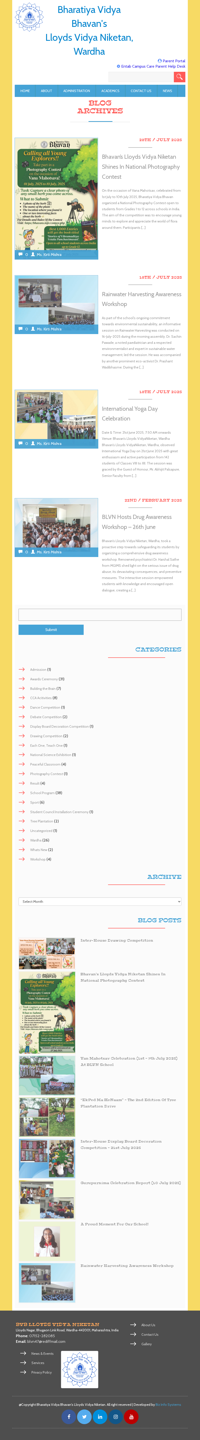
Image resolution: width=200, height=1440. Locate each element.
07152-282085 (42, 1336)
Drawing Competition (46, 736)
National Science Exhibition (50, 755)
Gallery (146, 1344)
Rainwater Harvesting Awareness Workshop (141, 299)
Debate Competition (46, 717)
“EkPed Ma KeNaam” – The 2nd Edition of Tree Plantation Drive (128, 1103)
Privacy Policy (41, 1372)
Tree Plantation (41, 821)
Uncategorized (41, 831)
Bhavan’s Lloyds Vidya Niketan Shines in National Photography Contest (141, 166)
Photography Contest (46, 774)
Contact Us (141, 91)
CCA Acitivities (41, 698)
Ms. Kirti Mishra (49, 254)
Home (25, 91)
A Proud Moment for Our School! (114, 1224)
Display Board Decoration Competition (59, 726)
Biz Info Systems (168, 1404)
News (167, 91)
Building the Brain (43, 688)
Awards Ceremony (44, 679)
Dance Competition (45, 707)
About (46, 91)
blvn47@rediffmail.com (46, 1341)
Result (35, 783)
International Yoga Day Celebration (130, 413)
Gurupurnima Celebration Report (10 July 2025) (130, 1183)
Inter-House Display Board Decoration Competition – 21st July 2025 (121, 1144)
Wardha (35, 840)
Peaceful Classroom (45, 764)
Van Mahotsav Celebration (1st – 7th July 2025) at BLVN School (129, 1061)
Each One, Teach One (46, 745)
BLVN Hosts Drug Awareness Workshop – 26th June (137, 521)
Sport (34, 802)
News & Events (42, 1353)
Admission (38, 669)
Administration (76, 91)
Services (37, 1363)
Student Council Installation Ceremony (59, 812)
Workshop (38, 859)
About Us (148, 1325)
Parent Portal (174, 61)
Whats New (38, 850)
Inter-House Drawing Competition (116, 940)
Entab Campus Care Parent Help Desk (153, 66)
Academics (110, 91)
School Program (42, 793)
